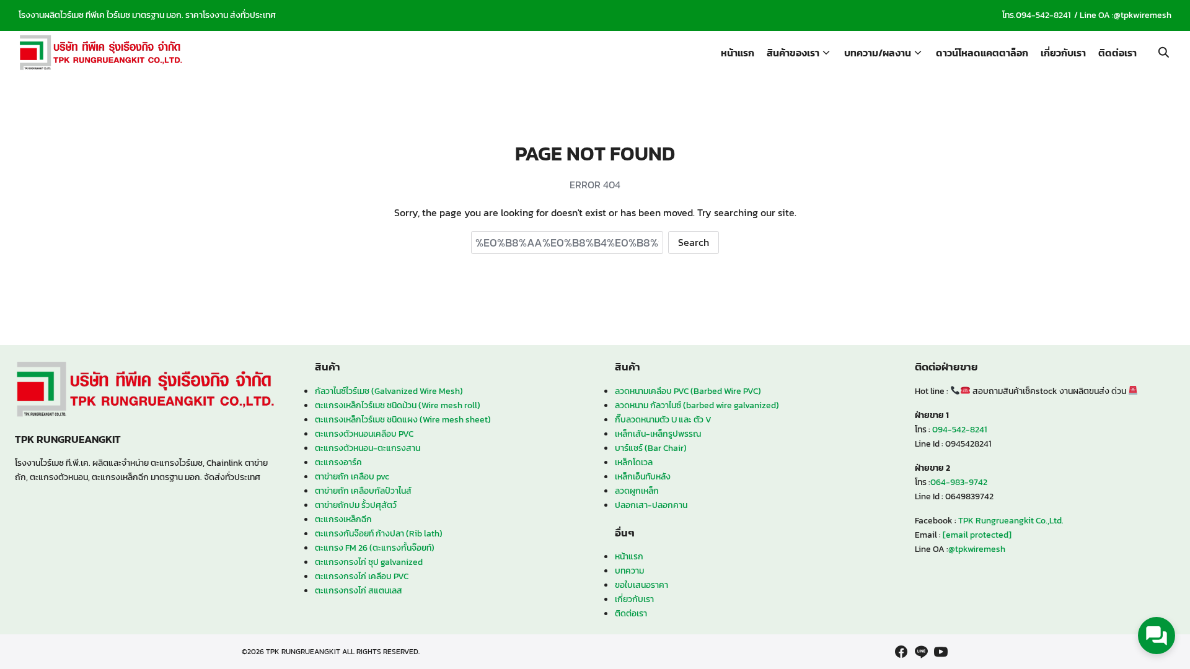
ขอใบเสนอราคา (641, 585)
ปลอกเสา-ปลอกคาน (651, 505)
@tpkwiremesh (1142, 15)
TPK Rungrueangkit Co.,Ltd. (1011, 520)
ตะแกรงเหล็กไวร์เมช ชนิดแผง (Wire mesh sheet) (403, 419)
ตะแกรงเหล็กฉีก (343, 519)
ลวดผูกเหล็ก (637, 490)
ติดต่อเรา (1117, 52)
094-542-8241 (1043, 15)
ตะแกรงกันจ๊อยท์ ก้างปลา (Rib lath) (379, 533)
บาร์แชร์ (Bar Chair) (651, 448)
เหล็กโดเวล (634, 462)
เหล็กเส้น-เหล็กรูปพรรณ (658, 433)
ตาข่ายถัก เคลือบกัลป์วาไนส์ (363, 490)
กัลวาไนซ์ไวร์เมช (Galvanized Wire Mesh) (389, 391)
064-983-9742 (958, 482)
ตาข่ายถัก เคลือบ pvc (352, 476)
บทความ (629, 570)
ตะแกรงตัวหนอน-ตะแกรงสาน (367, 448)
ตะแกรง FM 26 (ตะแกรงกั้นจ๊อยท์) (374, 547)
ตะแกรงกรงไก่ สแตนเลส (358, 590)
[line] (921, 651)
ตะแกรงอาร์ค (338, 462)
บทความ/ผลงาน (877, 52)
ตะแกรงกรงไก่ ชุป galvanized (369, 562)
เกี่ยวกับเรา (1063, 52)
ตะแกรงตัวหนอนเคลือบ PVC (364, 433)
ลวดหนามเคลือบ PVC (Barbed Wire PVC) (688, 391)
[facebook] (901, 651)
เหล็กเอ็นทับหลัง (643, 476)
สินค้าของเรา (793, 52)
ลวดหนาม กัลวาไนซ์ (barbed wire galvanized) (697, 405)
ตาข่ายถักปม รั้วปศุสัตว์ (356, 505)
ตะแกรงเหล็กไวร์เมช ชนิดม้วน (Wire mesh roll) (397, 405)
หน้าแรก (737, 52)
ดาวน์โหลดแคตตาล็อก (982, 52)
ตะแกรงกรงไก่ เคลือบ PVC (361, 576)
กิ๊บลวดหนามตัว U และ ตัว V (663, 419)
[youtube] (940, 651)
